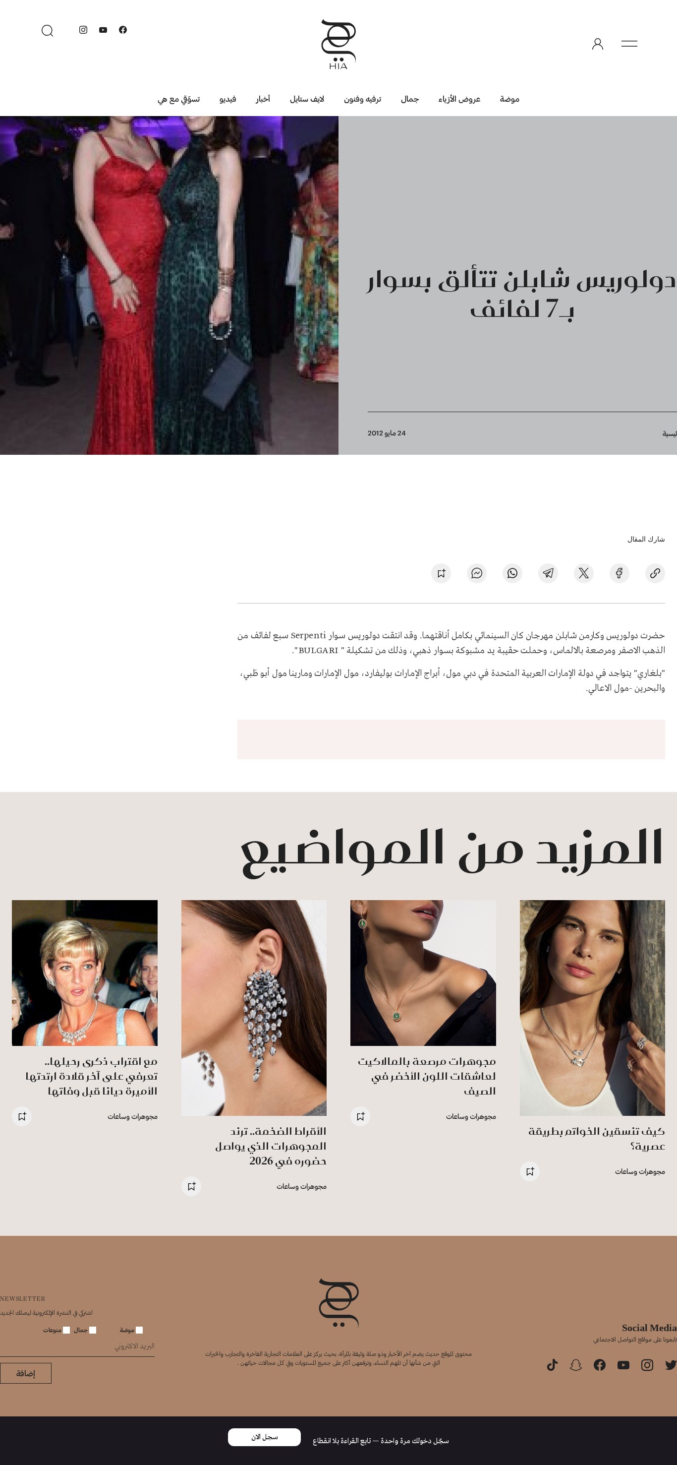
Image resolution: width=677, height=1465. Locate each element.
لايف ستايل (307, 98)
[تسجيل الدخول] (598, 44)
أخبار (263, 98)
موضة (509, 98)
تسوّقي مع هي (179, 98)
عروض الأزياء (459, 98)
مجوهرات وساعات (640, 1171)
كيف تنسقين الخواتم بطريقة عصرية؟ (596, 1138)
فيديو (228, 98)
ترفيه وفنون (362, 98)
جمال (410, 98)
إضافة (25, 1373)
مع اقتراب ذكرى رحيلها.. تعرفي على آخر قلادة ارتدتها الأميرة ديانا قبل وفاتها (91, 1076)
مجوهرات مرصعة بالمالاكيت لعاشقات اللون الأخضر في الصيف (427, 1076)
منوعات (53, 1329)
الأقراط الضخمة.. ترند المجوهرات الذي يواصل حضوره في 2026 (271, 1146)
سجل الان (264, 1437)
